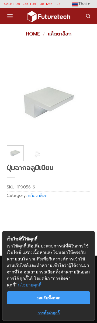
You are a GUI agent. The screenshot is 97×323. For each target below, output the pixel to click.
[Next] (82, 99)
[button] (10, 16)
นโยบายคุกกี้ (29, 285)
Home (33, 34)
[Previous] (15, 99)
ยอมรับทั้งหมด (48, 297)
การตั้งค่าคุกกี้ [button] (48, 313)
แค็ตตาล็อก (59, 34)
